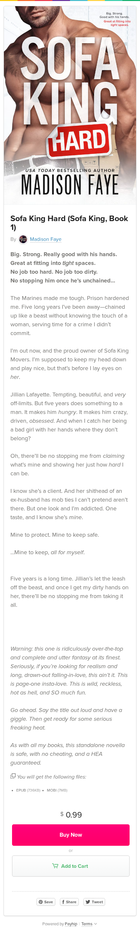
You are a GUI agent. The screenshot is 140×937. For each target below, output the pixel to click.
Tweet (97, 902)
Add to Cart (74, 866)
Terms (86, 924)
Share (71, 902)
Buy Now (71, 834)
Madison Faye (46, 239)
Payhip (71, 924)
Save (48, 902)
